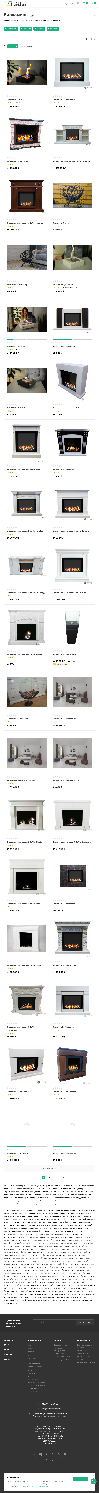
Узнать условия (61, 755)
